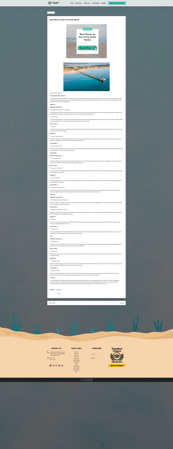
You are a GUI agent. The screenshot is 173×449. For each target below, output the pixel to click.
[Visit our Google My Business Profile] (53, 365)
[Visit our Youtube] (62, 365)
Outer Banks (58, 289)
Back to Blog (51, 12)
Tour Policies (76, 368)
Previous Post (52, 303)
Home (71, 3)
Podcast (76, 365)
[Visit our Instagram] (56, 365)
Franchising (95, 3)
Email (64, 293)
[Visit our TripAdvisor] (59, 365)
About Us (76, 356)
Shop (76, 371)
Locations (76, 355)
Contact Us (76, 358)
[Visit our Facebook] (50, 365)
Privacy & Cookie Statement (86, 380)
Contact (103, 3)
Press (76, 363)
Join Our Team (76, 360)
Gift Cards (76, 353)
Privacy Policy (76, 369)
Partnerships (76, 366)
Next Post (122, 303)
